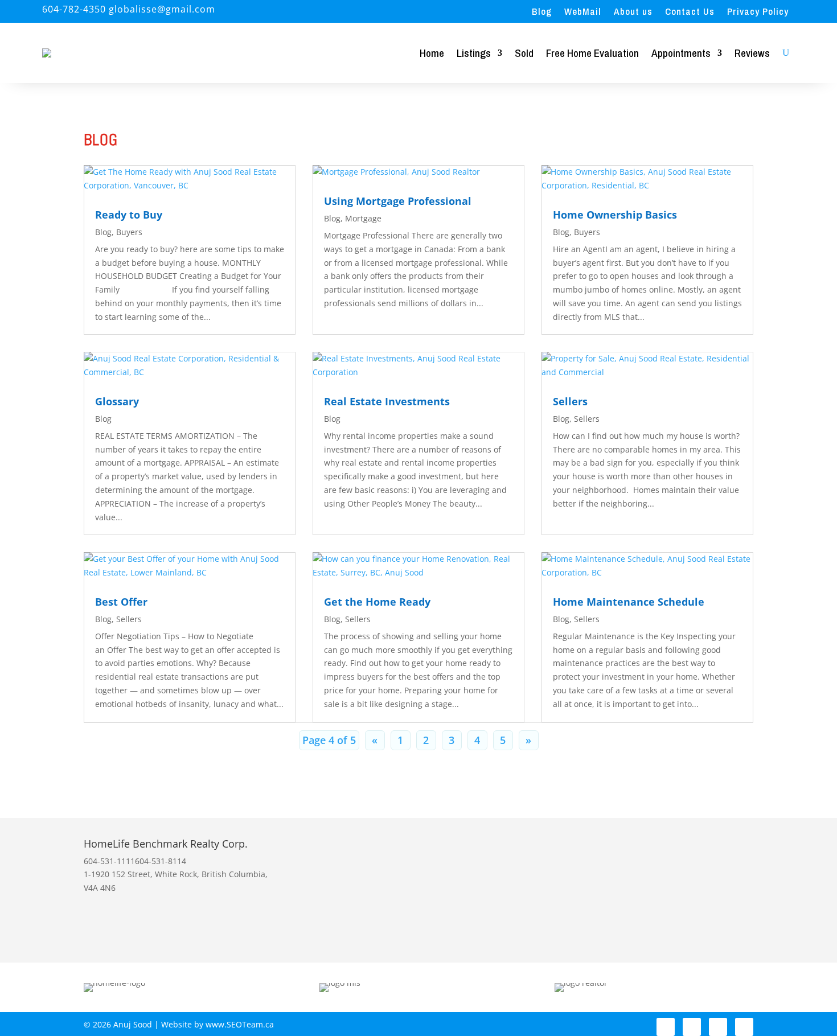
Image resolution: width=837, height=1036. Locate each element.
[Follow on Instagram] (692, 1027)
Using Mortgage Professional (397, 201)
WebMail (582, 12)
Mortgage (363, 218)
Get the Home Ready (377, 602)
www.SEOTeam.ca (240, 1024)
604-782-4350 (74, 9)
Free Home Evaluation (592, 53)
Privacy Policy (758, 12)
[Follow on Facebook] (666, 1027)
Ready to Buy (128, 214)
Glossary (117, 401)
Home (432, 53)
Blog (542, 12)
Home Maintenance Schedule (628, 602)
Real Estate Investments (387, 401)
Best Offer (121, 602)
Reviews (752, 53)
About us (633, 12)
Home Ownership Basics (615, 214)
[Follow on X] (718, 1027)
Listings (474, 53)
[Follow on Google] (744, 1027)
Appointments (681, 53)
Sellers (570, 401)
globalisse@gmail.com (396, 874)
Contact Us (690, 12)
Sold (524, 53)
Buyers (129, 232)
